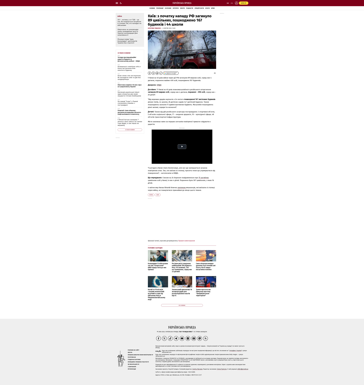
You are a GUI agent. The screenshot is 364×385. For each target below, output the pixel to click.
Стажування (132, 366)
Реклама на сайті (133, 350)
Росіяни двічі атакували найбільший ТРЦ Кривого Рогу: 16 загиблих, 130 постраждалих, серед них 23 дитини (182, 268)
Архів (213, 8)
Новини (152, 8)
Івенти (182, 8)
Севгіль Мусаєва (197, 369)
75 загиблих (204, 178)
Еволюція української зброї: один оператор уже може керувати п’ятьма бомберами (129, 94)
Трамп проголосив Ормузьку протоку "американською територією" (203, 293)
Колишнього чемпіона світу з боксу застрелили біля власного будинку (129, 68)
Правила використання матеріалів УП (140, 354)
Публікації (159, 8)
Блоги (207, 8)
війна (151, 195)
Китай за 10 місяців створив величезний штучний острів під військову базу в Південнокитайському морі (156, 295)
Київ (157, 195)
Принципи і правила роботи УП (138, 362)
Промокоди (132, 369)
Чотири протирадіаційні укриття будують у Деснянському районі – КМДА (129, 59)
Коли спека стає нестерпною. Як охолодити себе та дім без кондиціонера (129, 77)
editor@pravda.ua (242, 369)
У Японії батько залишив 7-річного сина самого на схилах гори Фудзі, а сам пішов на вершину (130, 122)
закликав (182, 187)
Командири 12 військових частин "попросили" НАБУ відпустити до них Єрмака (158, 267)
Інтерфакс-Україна (235, 350)
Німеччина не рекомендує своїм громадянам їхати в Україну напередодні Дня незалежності (128, 32)
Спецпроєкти (199, 8)
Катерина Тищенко (154, 28)
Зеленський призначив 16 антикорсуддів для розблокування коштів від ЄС (182, 293)
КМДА (159, 85)
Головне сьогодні (155, 248)
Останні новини (124, 53)
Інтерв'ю (176, 8)
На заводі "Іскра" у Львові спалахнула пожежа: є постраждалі (128, 103)
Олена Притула (221, 369)
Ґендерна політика (134, 359)
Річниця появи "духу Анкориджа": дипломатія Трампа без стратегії (127, 41)
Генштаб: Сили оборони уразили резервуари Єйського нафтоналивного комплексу (129, 112)
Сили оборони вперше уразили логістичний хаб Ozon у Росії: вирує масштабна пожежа (205, 267)
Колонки (168, 8)
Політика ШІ (132, 357)
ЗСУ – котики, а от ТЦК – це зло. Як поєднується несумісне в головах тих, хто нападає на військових (129, 22)
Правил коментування (186, 241)
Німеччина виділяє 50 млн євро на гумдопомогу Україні (130, 86)
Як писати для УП (133, 364)
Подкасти (189, 8)
